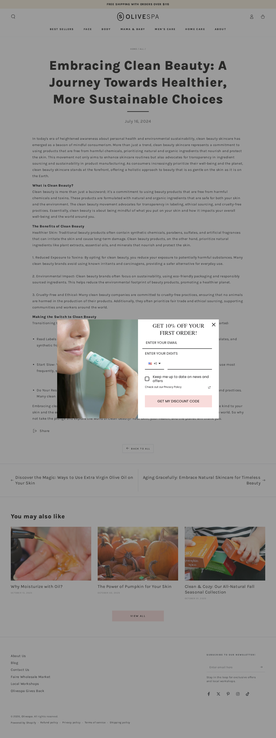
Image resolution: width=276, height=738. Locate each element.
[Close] (214, 324)
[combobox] (154, 364)
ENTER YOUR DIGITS (161, 353)
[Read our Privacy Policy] (209, 387)
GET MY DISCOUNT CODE (178, 401)
